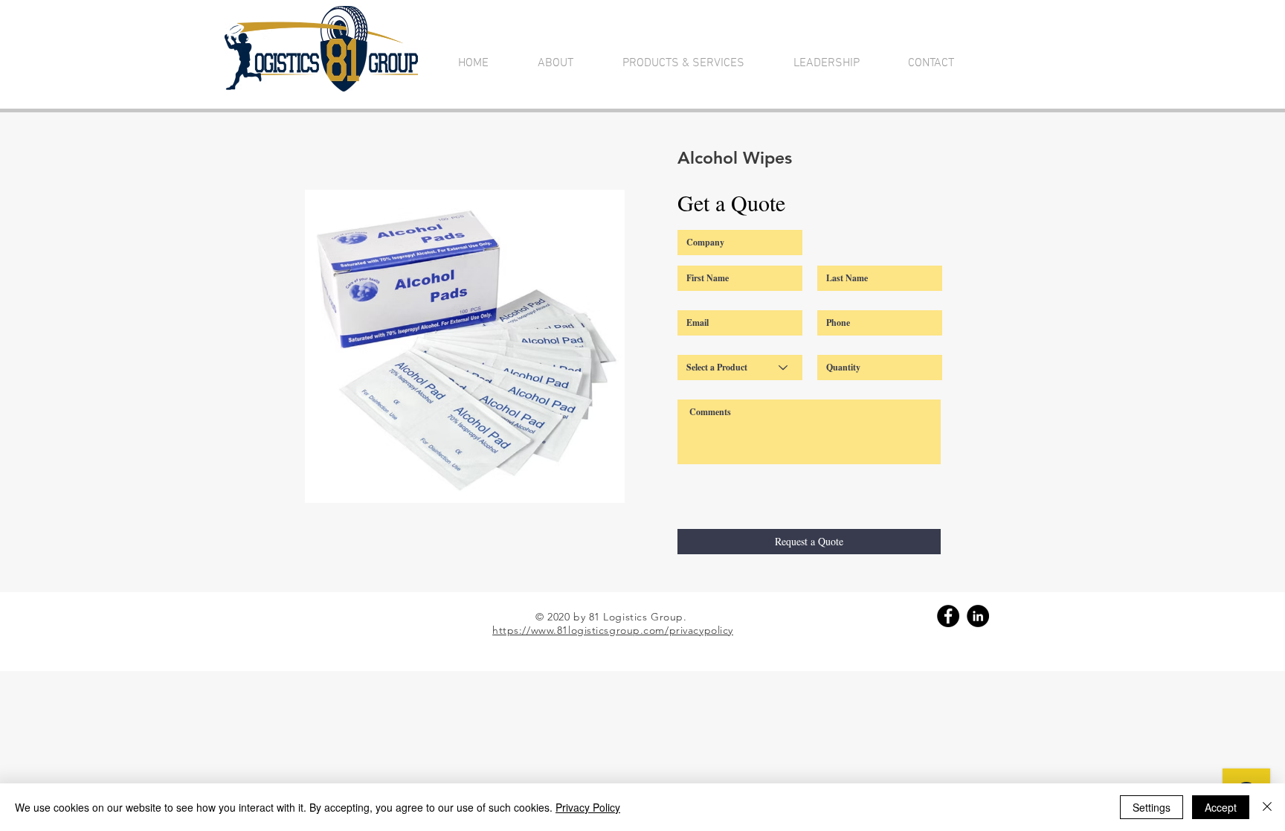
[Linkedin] (978, 616)
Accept (1221, 807)
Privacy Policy (587, 807)
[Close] (1267, 807)
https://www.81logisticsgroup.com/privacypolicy (612, 630)
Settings (1151, 807)
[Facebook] (948, 616)
